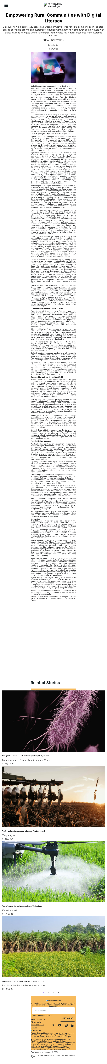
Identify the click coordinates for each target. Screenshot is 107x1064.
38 (63, 993)
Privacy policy (36, 1022)
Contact (34, 1027)
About (41, 1025)
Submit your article (38, 1019)
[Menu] (6, 5)
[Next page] (68, 992)
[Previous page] (38, 992)
